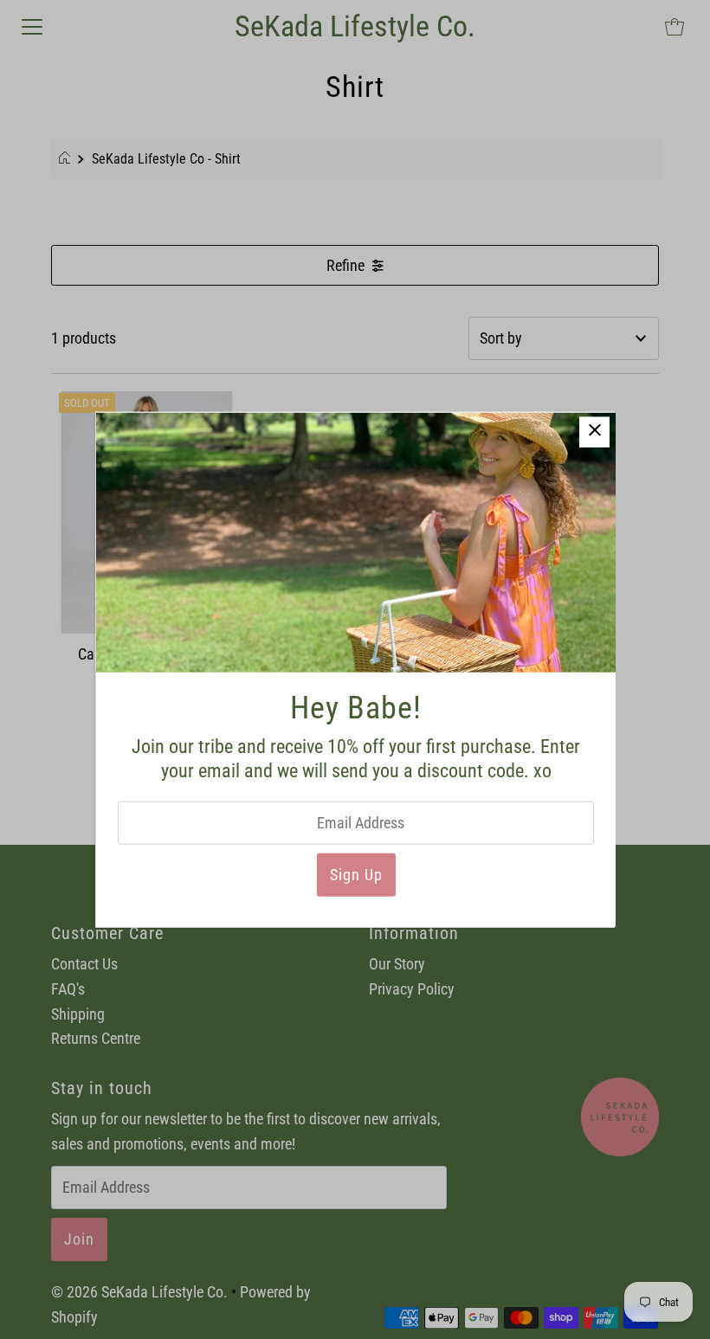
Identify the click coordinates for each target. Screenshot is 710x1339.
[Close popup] (594, 431)
